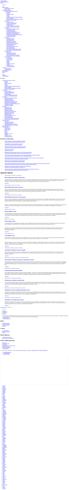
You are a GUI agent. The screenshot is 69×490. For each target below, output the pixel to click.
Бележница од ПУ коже (11, 23)
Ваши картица (9, 59)
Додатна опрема (8, 56)
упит (6, 183)
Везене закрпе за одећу (10, 221)
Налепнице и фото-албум (11, 20)
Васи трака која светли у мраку (12, 43)
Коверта (8, 13)
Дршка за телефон (10, 65)
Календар (8, 12)
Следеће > (5, 307)
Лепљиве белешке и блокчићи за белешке (14, 17)
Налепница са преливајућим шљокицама (14, 34)
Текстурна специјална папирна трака (14, 50)
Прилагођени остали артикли (8, 338)
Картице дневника (10, 14)
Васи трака (7, 37)
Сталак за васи (9, 58)
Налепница (7, 27)
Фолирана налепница (11, 30)
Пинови (8, 61)
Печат (8, 60)
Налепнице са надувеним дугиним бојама (14, 280)
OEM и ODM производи (7, 10)
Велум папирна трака (11, 48)
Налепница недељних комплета (13, 33)
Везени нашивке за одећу (10, 211)
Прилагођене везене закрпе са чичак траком (15, 197)
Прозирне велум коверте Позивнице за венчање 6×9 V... (15, 167)
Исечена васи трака (10, 40)
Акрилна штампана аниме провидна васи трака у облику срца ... (17, 170)
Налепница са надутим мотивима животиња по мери (17, 289)
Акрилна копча (10, 57)
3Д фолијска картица (11, 66)
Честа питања (5, 71)
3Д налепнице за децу (10, 235)
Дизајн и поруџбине (6, 324)
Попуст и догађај (6, 325)
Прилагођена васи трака (9, 8)
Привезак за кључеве (11, 63)
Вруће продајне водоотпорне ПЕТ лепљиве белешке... (15, 161)
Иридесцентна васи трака (11, 42)
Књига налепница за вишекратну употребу (15, 19)
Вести (4, 72)
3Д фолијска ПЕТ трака (11, 53)
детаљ (8, 183)
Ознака (8, 15)
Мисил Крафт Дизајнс (7, 125)
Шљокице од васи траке (11, 41)
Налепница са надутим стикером (13, 28)
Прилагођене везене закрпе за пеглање (14, 187)
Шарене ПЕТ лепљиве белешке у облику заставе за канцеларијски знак (18, 153)
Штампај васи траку (10, 39)
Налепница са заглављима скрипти (13, 32)
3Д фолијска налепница (11, 35)
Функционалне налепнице (12, 31)
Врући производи (23, 350)
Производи (5, 75)
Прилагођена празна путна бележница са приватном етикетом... (16, 158)
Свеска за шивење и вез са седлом (13, 26)
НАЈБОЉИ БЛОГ (35, 350)
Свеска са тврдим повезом (12, 22)
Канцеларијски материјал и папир (11, 11)
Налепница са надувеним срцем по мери (14, 299)
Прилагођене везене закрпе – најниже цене (15, 177)
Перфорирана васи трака (11, 44)
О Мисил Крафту (8, 68)
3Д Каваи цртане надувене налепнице (13, 270)
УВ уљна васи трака (10, 47)
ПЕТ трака (7, 121)
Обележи (8, 64)
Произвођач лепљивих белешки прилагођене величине (15, 147)
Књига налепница (10, 18)
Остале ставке (7, 9)
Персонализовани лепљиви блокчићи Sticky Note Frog (15, 142)
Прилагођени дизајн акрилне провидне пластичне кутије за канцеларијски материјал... (21, 164)
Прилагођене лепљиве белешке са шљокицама (13, 144)
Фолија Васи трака (10, 38)
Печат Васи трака (10, 45)
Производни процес (8, 69)
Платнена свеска (10, 24)
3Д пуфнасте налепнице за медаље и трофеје (15, 249)
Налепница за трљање (11, 36)
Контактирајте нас (6, 70)
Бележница (5, 90)
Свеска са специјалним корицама (13, 25)
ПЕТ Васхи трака (8, 51)
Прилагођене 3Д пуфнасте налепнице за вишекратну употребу (19, 259)
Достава (4, 326)
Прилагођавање (5, 7)
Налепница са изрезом (11, 29)
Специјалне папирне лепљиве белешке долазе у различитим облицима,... (18, 156)
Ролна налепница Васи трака (12, 46)
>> (7, 307)
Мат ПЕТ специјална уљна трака (13, 54)
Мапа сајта (29, 350)
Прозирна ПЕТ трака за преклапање (13, 55)
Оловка (8, 16)
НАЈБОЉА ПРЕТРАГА (43, 350)
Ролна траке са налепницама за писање (14, 49)
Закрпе (8, 62)
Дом (3, 6)
